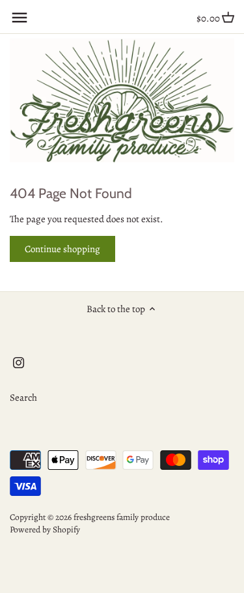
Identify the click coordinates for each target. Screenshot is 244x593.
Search (23, 397)
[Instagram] (18, 362)
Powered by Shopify (45, 529)
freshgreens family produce (122, 517)
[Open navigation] (19, 17)
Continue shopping (62, 248)
